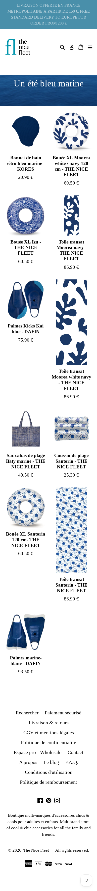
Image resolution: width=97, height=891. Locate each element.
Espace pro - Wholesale (37, 752)
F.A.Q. (71, 762)
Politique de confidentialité (48, 742)
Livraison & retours (49, 722)
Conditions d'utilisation (48, 772)
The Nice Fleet (36, 850)
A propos (28, 762)
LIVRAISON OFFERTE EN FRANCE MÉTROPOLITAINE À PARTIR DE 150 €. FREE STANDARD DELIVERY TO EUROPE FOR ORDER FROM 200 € (48, 14)
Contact (75, 752)
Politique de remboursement (48, 782)
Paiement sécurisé (63, 712)
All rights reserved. (72, 850)
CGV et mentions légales (48, 732)
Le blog (51, 762)
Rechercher (27, 712)
